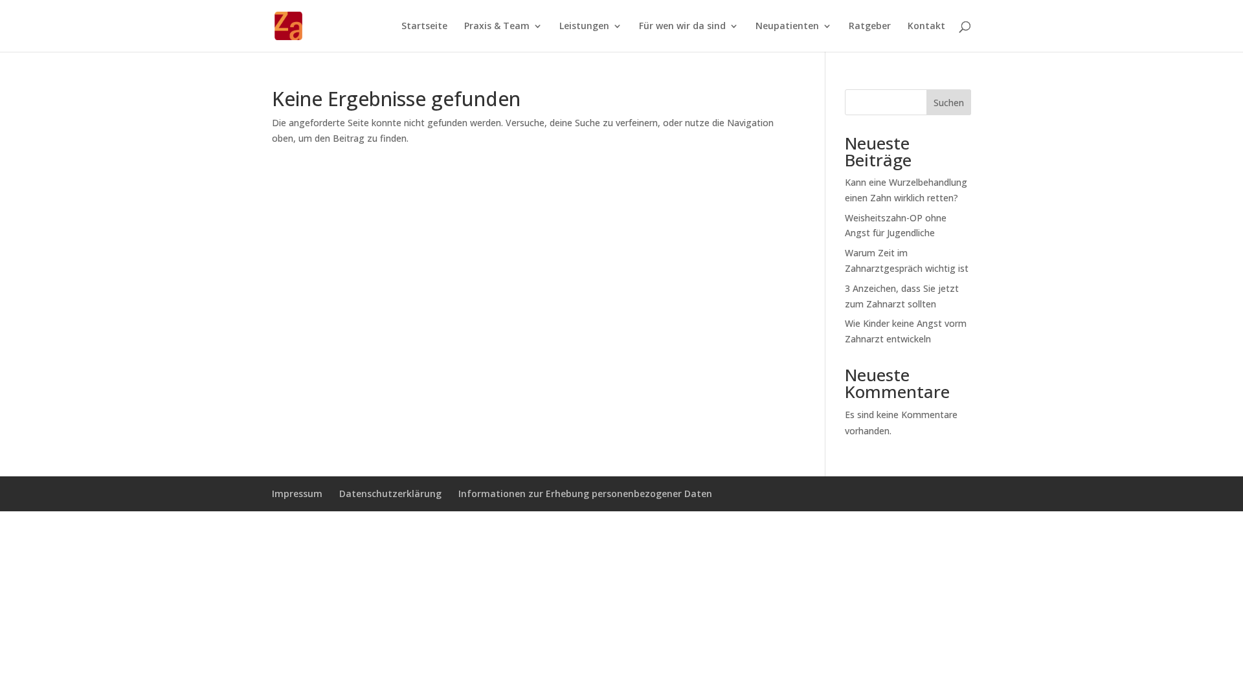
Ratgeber (870, 26)
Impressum (297, 493)
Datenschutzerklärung (390, 493)
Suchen (949, 102)
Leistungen (584, 26)
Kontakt (926, 26)
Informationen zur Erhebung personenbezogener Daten (585, 493)
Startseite (424, 26)
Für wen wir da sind (682, 26)
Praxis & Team (497, 26)
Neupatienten (787, 26)
